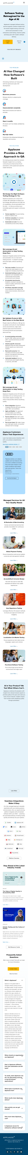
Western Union (17, 446)
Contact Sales (8, 41)
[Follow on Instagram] (17, 1152)
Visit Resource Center (14, 947)
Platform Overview (14, 858)
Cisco (13, 446)
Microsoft (10, 446)
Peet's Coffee (20, 446)
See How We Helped (11, 478)
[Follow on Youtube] (21, 1152)
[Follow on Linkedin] (7, 1152)
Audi (6, 446)
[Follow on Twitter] (11, 1152)
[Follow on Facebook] (14, 1152)
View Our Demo (19, 41)
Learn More (14, 791)
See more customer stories (11, 444)
